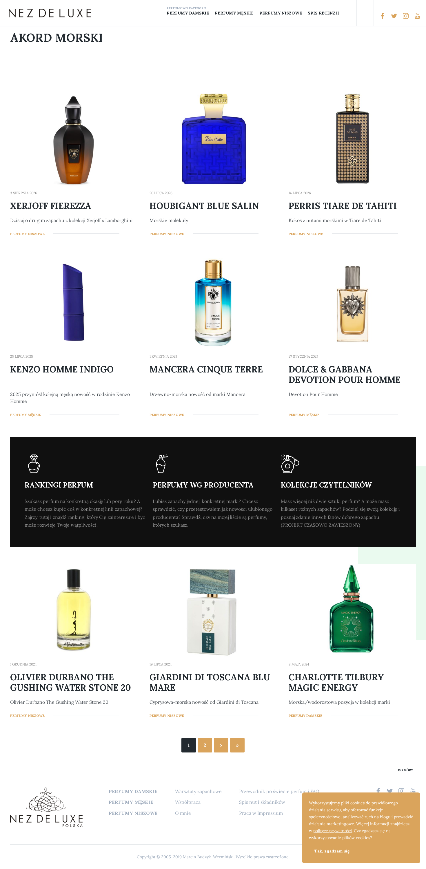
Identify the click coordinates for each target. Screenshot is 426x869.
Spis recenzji (323, 13)
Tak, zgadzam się (332, 851)
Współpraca (188, 802)
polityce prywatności (332, 830)
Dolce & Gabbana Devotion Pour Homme (344, 374)
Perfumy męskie (234, 13)
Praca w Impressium (261, 813)
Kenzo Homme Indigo (62, 369)
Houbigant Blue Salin (204, 205)
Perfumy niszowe (280, 13)
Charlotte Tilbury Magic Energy (336, 682)
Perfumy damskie (188, 13)
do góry (405, 770)
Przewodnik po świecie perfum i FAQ (279, 791)
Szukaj (365, 13)
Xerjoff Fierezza (50, 205)
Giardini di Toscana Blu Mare (210, 682)
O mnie (183, 813)
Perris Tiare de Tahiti (343, 205)
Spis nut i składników (262, 802)
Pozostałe (346, 13)
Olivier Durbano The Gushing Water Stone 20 (70, 682)
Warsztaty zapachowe (198, 791)
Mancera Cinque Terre (206, 369)
